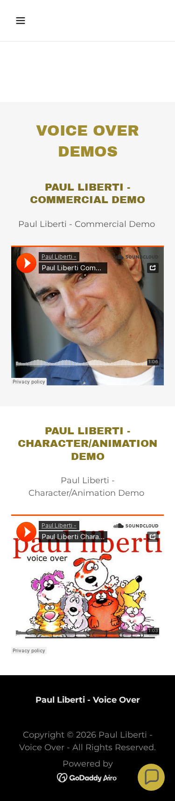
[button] (22, 20)
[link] (87, 777)
